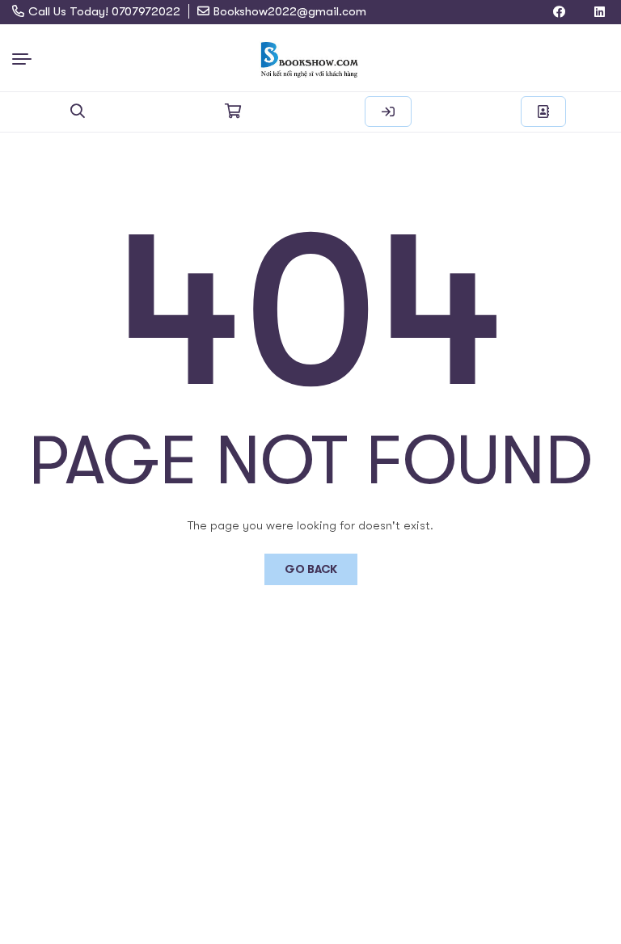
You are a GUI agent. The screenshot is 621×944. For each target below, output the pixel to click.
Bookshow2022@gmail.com (289, 11)
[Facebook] (559, 12)
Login (388, 111)
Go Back (311, 569)
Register (543, 111)
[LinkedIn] (599, 12)
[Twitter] (579, 12)
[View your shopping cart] (232, 111)
